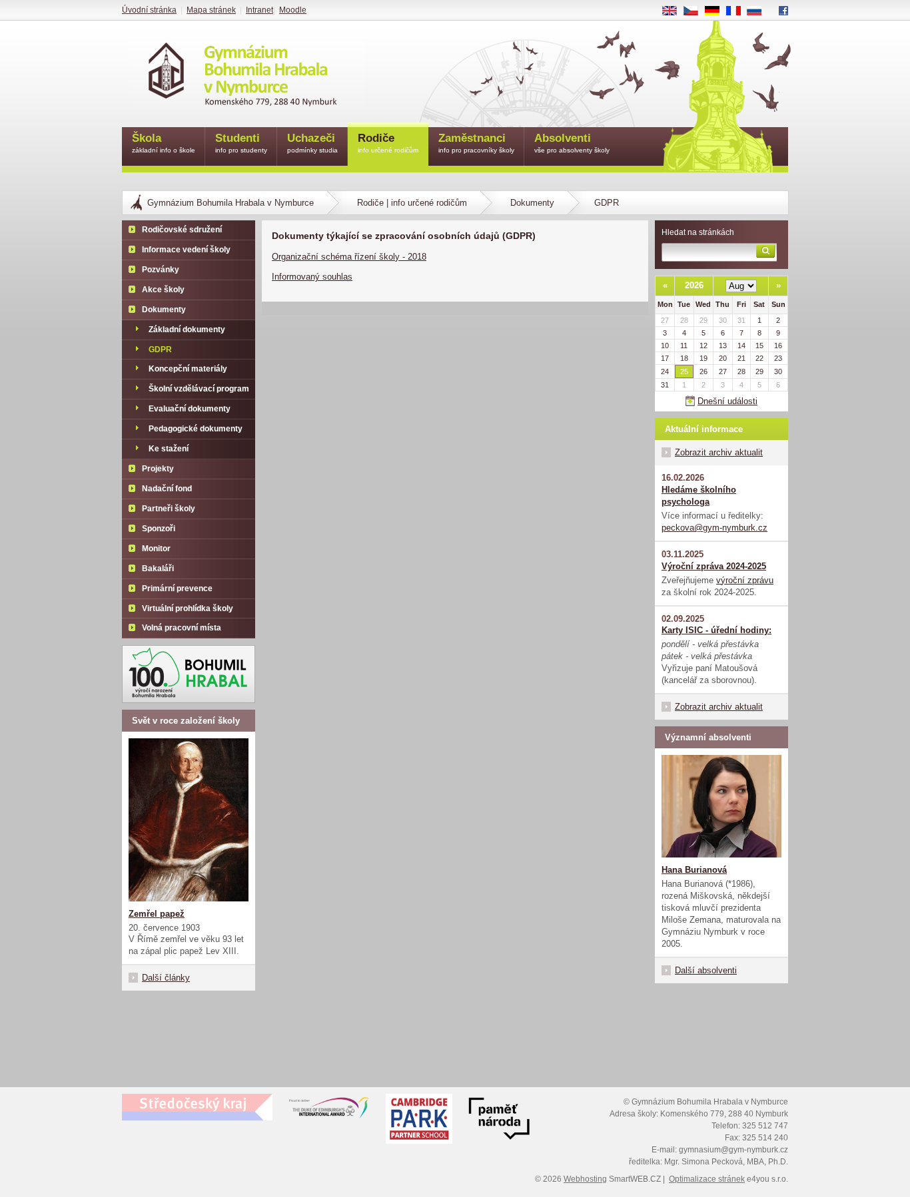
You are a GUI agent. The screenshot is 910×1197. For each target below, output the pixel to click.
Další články (166, 978)
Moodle (292, 10)
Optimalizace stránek (707, 1179)
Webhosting (585, 1179)
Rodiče (388, 143)
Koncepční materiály (188, 369)
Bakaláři (158, 569)
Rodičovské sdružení (182, 230)
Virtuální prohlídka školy (187, 608)
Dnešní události (727, 401)
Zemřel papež (157, 914)
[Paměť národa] (419, 1120)
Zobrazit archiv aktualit (719, 452)
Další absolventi (706, 970)
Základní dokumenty (187, 330)
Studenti (241, 143)
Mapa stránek (211, 10)
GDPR (160, 350)
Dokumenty (532, 203)
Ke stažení (169, 449)
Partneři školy (168, 509)
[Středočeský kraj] (197, 1107)
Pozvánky (160, 270)
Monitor (156, 549)
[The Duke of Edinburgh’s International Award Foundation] (329, 1110)
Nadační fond (167, 489)
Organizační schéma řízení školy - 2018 (349, 257)
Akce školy (163, 290)
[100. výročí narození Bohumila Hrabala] (188, 674)
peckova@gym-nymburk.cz (714, 528)
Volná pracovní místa (181, 628)
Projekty (158, 469)
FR (738, 11)
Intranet (259, 10)
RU (759, 11)
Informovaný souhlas (312, 277)
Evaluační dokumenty (189, 409)
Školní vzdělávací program (199, 389)
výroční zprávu (744, 580)
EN (674, 11)
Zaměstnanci (476, 143)
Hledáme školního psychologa (699, 496)
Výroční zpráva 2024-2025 (714, 566)
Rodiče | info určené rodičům (412, 203)
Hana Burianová (694, 870)
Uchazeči (312, 143)
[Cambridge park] (499, 1120)
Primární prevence (177, 589)
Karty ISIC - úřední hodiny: (716, 630)
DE (717, 11)
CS (695, 11)
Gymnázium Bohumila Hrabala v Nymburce (230, 203)
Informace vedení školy (186, 250)
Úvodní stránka (149, 10)
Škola (163, 143)
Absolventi (572, 143)
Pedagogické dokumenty (195, 429)
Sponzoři (158, 529)
